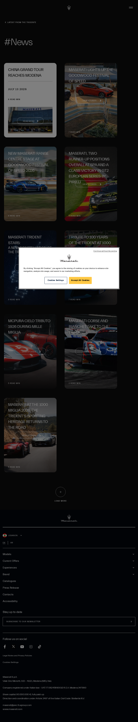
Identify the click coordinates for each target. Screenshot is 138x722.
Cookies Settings (56, 280)
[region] (69, 268)
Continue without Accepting (105, 251)
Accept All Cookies (80, 280)
